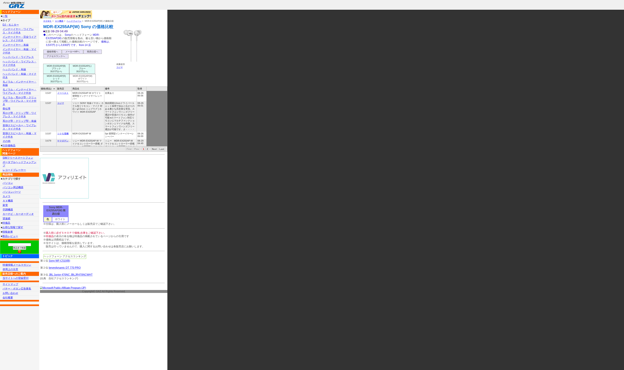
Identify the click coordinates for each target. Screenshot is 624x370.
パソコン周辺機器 (13, 187)
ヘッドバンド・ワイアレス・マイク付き (19, 63)
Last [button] (161, 149)
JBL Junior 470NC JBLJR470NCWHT (71, 274)
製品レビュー (10, 236)
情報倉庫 (7, 231)
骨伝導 (6, 108)
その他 (6, 141)
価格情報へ (52, 51)
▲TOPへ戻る (610, 363)
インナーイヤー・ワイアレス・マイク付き (18, 31)
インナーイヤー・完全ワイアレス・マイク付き (19, 39)
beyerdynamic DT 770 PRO (65, 267)
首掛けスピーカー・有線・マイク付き (19, 135)
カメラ (6, 196)
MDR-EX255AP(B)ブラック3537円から (56, 69)
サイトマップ (10, 284)
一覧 (5, 16)
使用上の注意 (10, 269)
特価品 (6, 223)
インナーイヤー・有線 (16, 44)
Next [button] (154, 149)
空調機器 (8, 209)
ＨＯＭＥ (47, 21)
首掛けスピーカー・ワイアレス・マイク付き (19, 127)
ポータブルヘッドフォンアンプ (19, 164)
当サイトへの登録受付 (16, 278)
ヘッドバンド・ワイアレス (18, 57)
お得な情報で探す (12, 227)
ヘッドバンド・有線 (14, 69)
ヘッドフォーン (74, 21)
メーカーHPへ (72, 51)
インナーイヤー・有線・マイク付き (19, 51)
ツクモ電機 (63, 133)
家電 (5, 205)
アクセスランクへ (56, 56)
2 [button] (147, 149)
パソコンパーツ (12, 192)
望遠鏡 (6, 218)
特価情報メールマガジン (17, 265)
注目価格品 (8, 145)
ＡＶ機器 (59, 21)
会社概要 (8, 297)
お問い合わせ (10, 293)
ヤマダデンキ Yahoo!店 (69, 140)
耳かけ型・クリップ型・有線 (19, 121)
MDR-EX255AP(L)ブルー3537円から (82, 69)
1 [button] (143, 149)
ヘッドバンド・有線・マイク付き (19, 76)
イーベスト (63, 93)
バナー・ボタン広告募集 (17, 288)
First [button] (129, 149)
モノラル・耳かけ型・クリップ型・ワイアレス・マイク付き (19, 101)
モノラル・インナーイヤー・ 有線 (19, 83)
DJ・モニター (11, 24)
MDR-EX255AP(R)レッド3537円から (56, 79)
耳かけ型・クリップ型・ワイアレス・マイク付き (19, 115)
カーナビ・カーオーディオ (18, 214)
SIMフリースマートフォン (18, 157)
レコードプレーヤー (14, 170)
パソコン (8, 183)
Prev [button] (136, 149)
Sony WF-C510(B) (59, 260)
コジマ (119, 67)
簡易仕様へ (92, 51)
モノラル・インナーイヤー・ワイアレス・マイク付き (19, 91)
